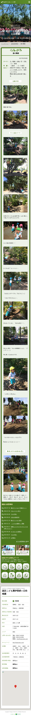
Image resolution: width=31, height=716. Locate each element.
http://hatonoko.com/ (18, 642)
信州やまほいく (8, 2)
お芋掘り (13, 538)
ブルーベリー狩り (16, 511)
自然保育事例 (14, 43)
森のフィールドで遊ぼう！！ (19, 508)
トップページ (5, 43)
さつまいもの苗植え (16, 531)
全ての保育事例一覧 (21, 541)
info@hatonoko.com (22, 639)
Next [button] (27, 552)
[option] (8, 550)
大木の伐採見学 (15, 517)
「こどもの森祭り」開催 (17, 523)
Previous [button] (4, 552)
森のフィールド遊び (16, 520)
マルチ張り (14, 514)
